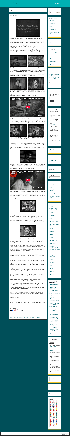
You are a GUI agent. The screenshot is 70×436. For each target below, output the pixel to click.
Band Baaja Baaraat (52, 62)
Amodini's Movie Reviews (53, 208)
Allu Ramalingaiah (55, 291)
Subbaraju (55, 324)
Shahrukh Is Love (52, 265)
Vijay (53, 330)
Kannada (51, 309)
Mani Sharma (54, 315)
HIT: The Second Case (53, 52)
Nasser (52, 317)
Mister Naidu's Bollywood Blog (54, 249)
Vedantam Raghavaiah (32, 317)
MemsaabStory (52, 246)
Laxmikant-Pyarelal (52, 311)
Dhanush (51, 301)
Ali (57, 290)
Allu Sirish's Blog (52, 206)
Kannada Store (52, 191)
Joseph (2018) (51, 64)
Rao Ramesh (55, 321)
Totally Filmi (51, 274)
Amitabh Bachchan (53, 293)
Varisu (50, 55)
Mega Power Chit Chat (53, 244)
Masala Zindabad (52, 243)
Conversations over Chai (53, 221)
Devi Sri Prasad (55, 300)
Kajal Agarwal (56, 307)
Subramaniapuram (52, 30)
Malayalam (54, 314)
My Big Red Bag (52, 124)
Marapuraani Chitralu (53, 240)
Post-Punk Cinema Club (53, 258)
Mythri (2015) (51, 26)
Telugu (27, 317)
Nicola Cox (53, 74)
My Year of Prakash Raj (53, 252)
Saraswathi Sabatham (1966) (54, 35)
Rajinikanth (57, 320)
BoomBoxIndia (51, 186)
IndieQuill (51, 237)
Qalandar (50, 259)
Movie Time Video (52, 193)
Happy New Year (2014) (53, 27)
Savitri (25, 317)
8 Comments (38, 317)
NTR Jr (55, 317)
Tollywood (52, 329)
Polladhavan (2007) (52, 23)
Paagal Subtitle (52, 256)
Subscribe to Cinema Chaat (54, 42)
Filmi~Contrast (51, 231)
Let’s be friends (52, 149)
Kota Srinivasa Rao (53, 310)
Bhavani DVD (51, 184)
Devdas (15, 317)
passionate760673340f (55, 77)
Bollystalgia (51, 218)
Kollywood (56, 309)
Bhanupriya (53, 294)
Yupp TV (50, 199)
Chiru (58, 299)
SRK (52, 324)
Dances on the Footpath (53, 222)
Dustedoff (51, 228)
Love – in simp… (53, 71)
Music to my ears (52, 250)
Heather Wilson (53, 80)
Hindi (54, 305)
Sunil (57, 324)
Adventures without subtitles (53, 288)
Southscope (51, 194)
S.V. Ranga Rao (21, 317)
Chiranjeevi (52, 299)
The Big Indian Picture (53, 268)
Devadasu (11, 317)
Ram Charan (51, 321)
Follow (52, 101)
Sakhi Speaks (51, 262)
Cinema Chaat (12, 2)
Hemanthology (51, 234)
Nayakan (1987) (54, 78)
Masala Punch (51, 241)
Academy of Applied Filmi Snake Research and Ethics (54, 142)
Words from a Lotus (52, 275)
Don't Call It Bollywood (53, 227)
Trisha (57, 329)
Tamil (53, 326)
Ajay (56, 290)
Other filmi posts (57, 3)
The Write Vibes (52, 271)
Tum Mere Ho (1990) (52, 29)
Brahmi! (51, 297)
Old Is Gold (51, 253)
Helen (50, 304)
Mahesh (54, 313)
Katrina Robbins (53, 82)
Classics (50, 300)
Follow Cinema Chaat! (53, 91)
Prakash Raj (52, 320)
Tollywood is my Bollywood (54, 272)
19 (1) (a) (50, 59)
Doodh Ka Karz (51, 20)
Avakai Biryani (51, 212)
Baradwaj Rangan (52, 215)
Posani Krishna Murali (54, 318)
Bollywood (52, 296)
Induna (50, 187)
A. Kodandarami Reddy (53, 284)
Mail (50, 58)
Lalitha (17, 317)
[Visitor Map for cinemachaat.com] (49, 393)
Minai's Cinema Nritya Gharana (54, 247)
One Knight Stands (52, 255)
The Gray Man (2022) (53, 61)
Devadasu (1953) (13, 15)
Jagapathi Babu (51, 306)
